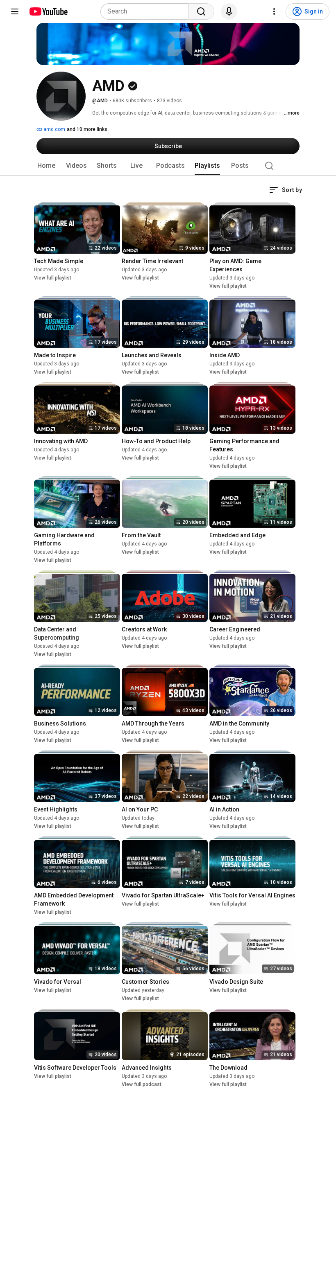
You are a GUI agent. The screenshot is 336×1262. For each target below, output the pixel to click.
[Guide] (15, 11)
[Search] (201, 11)
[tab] (46, 166)
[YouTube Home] (48, 11)
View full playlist (52, 278)
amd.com (53, 129)
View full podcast (141, 1084)
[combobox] (146, 11)
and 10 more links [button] (87, 129)
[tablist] (168, 166)
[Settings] (274, 11)
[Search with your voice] (229, 11)
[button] (285, 190)
